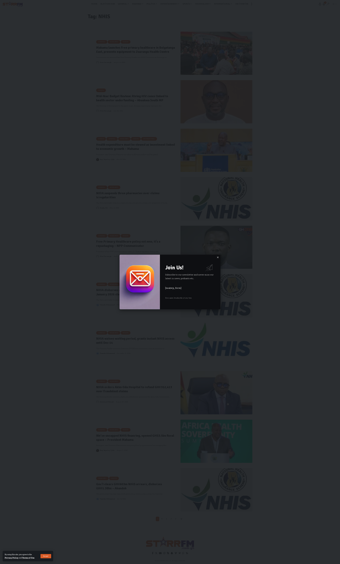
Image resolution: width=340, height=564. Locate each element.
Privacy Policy (11, 558)
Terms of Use (28, 558)
